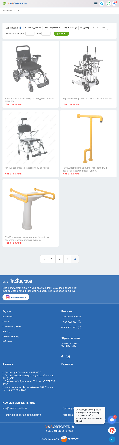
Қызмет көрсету (10, 336)
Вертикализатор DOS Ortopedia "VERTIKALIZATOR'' (88, 98)
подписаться (18, 297)
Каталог (4, 3)
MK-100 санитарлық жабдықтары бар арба (27, 168)
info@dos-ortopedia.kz (14, 408)
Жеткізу (6, 331)
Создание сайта (49, 439)
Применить (61, 33)
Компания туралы (11, 326)
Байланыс (7, 341)
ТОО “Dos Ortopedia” (71, 316)
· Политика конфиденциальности (21, 414)
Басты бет (7, 10)
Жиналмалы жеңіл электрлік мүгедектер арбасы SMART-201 (29, 100)
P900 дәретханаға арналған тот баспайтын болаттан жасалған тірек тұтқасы (85, 169)
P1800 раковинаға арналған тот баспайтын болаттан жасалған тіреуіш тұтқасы (27, 238)
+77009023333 (68, 322)
